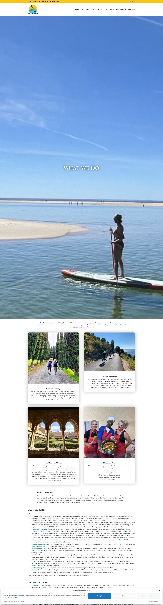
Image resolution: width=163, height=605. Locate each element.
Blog (112, 9)
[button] (159, 590)
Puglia (34, 522)
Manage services (153, 601)
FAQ (106, 9)
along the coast (110, 518)
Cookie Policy (6, 601)
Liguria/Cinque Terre (39, 544)
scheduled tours (57, 496)
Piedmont (35, 529)
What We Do (97, 9)
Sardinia (35, 555)
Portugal (35, 585)
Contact (22, 601)
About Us (85, 9)
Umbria (34, 570)
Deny (124, 596)
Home (76, 9)
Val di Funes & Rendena (74, 540)
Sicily (34, 561)
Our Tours (120, 9)
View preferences (148, 596)
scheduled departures (46, 325)
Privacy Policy (15, 601)
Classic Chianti (64, 518)
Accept (99, 596)
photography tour (49, 542)
